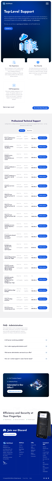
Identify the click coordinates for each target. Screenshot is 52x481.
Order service (42, 138)
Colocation (33, 456)
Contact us (8, 28)
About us (21, 447)
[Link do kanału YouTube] (46, 478)
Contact (20, 445)
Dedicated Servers (33, 451)
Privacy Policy (25, 478)
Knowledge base (21, 450)
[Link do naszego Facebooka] (48, 478)
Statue (30, 478)
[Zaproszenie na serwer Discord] (44, 478)
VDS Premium (33, 448)
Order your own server (15, 391)
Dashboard (21, 452)
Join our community (10, 434)
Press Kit (21, 454)
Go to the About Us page (40, 108)
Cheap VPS (33, 445)
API (20, 456)
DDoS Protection (33, 454)
